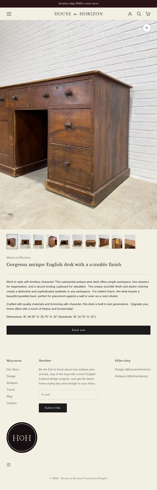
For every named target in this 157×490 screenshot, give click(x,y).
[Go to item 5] (64, 241)
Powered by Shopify (95, 478)
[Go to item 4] (51, 241)
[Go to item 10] (130, 241)
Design (11, 376)
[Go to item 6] (77, 241)
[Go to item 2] (25, 241)
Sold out (78, 330)
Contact (12, 403)
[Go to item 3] (38, 241)
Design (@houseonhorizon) (132, 369)
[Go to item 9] (117, 241)
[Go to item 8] (104, 241)
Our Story (13, 369)
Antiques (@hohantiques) (131, 376)
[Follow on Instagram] (9, 465)
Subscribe (53, 407)
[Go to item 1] (12, 241)
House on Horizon (18, 257)
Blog (9, 396)
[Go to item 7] (90, 241)
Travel (11, 389)
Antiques (12, 382)
